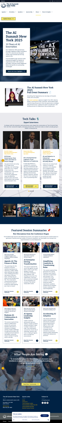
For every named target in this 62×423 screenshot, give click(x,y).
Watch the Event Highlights (15, 71)
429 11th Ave (6, 406)
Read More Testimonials (29, 384)
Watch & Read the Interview (10, 186)
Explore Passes (7, 18)
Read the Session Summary (9, 292)
